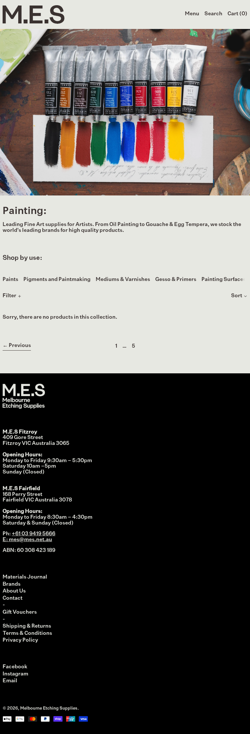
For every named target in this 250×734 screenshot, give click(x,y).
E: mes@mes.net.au (27, 539)
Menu (192, 14)
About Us (14, 591)
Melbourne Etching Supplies (48, 708)
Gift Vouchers (20, 612)
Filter (9, 296)
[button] (213, 14)
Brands (12, 584)
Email (10, 681)
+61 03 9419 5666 (33, 534)
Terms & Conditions (27, 633)
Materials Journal (25, 577)
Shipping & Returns (27, 626)
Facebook (15, 667)
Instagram (15, 674)
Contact (12, 598)
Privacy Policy (20, 640)
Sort (236, 296)
